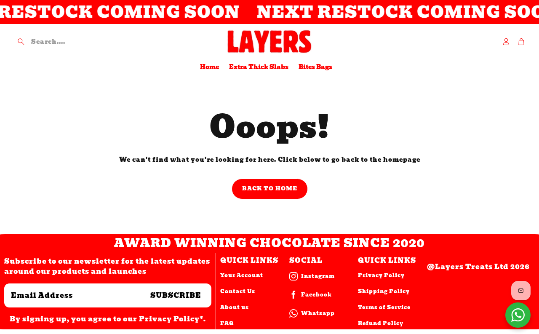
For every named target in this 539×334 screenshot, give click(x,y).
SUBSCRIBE (175, 295)
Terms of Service (384, 307)
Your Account (241, 275)
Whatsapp (318, 313)
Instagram (318, 276)
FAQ (227, 323)
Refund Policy (380, 323)
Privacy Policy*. (172, 319)
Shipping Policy (384, 291)
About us (234, 307)
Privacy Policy (381, 275)
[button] (71, 42)
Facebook (316, 295)
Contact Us (237, 291)
